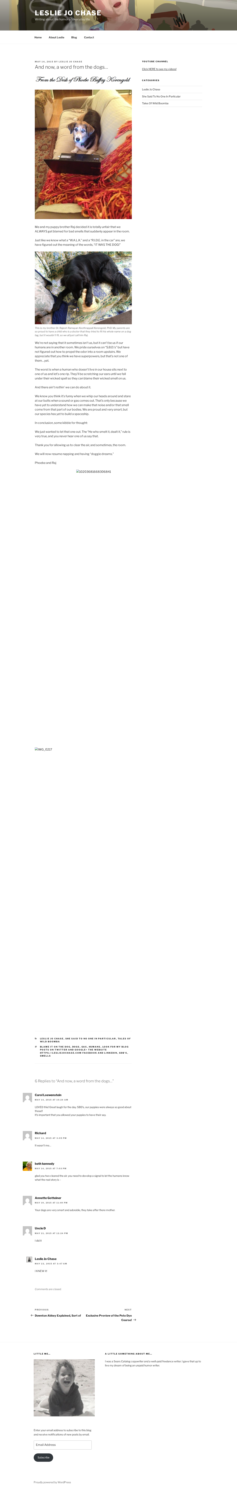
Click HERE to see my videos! (159, 69)
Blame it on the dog (55, 1046)
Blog (74, 37)
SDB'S (123, 1053)
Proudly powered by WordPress (52, 1482)
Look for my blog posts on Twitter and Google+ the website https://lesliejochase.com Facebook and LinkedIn (84, 1049)
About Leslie (56, 37)
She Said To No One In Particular (90, 1038)
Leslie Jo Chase (68, 13)
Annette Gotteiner (48, 1198)
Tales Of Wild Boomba (155, 103)
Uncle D (40, 1228)
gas (84, 1046)
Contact (89, 37)
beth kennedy (44, 1163)
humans (95, 1046)
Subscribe (43, 1457)
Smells (45, 1056)
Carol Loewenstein (48, 1095)
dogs (76, 1046)
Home (38, 37)
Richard (40, 1133)
